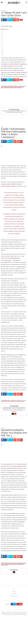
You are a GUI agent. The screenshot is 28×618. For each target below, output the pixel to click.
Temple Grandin (15, 72)
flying (15, 86)
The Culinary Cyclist (15, 408)
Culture (3, 10)
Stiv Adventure (17, 564)
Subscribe (14, 593)
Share (5, 19)
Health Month (14, 258)
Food (2, 126)
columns (12, 400)
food (15, 400)
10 (2, 52)
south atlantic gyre (9, 564)
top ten (16, 87)
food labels (19, 400)
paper (6, 87)
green (20, 86)
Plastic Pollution (9, 563)
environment (10, 86)
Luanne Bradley (13, 17)
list (2, 87)
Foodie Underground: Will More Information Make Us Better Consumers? (13, 133)
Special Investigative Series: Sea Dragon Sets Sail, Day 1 (14, 432)
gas (17, 86)
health (23, 86)
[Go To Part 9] (4, 29)
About (14, 588)
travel (20, 87)
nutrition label (20, 401)
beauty (5, 86)
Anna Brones (12, 139)
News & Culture (20, 87)
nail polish (13, 87)
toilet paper (11, 87)
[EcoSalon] (14, 2)
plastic (2, 563)
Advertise (14, 591)
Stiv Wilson (12, 437)
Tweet (11, 19)
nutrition (13, 401)
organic (3, 87)
